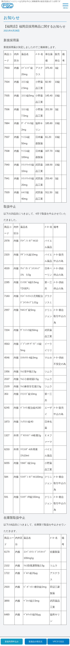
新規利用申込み (12, 641)
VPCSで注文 (58, 641)
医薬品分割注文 (35, 641)
